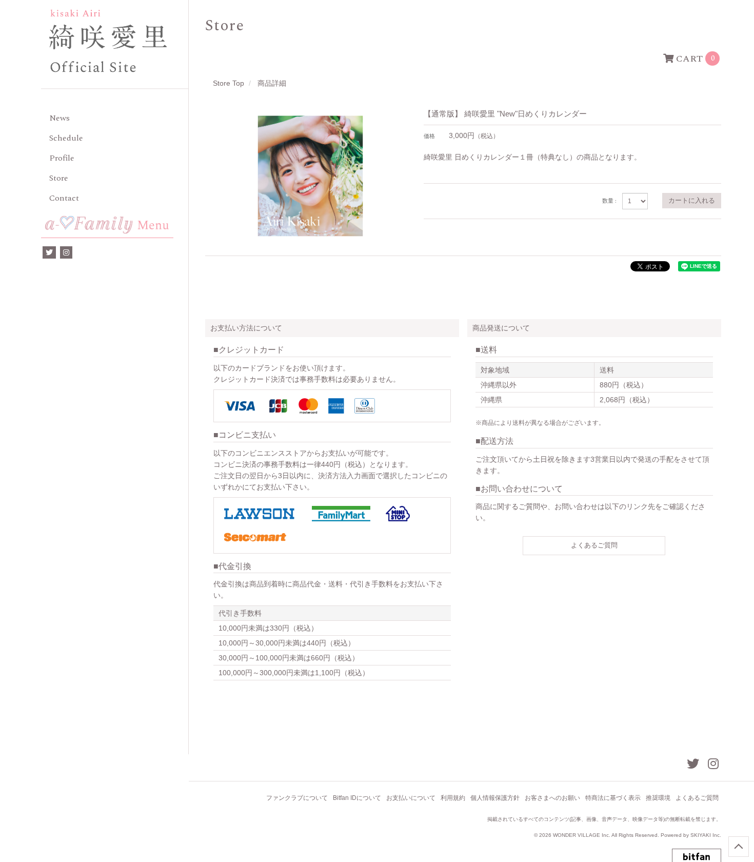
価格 (429, 136)
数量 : (609, 201)
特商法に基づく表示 (613, 797)
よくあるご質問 (594, 545)
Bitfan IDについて (357, 797)
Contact (64, 198)
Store (58, 178)
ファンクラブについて (297, 797)
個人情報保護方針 (495, 797)
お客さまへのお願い (552, 797)
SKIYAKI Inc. (705, 835)
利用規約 (453, 797)
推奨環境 (658, 797)
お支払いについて (410, 797)
